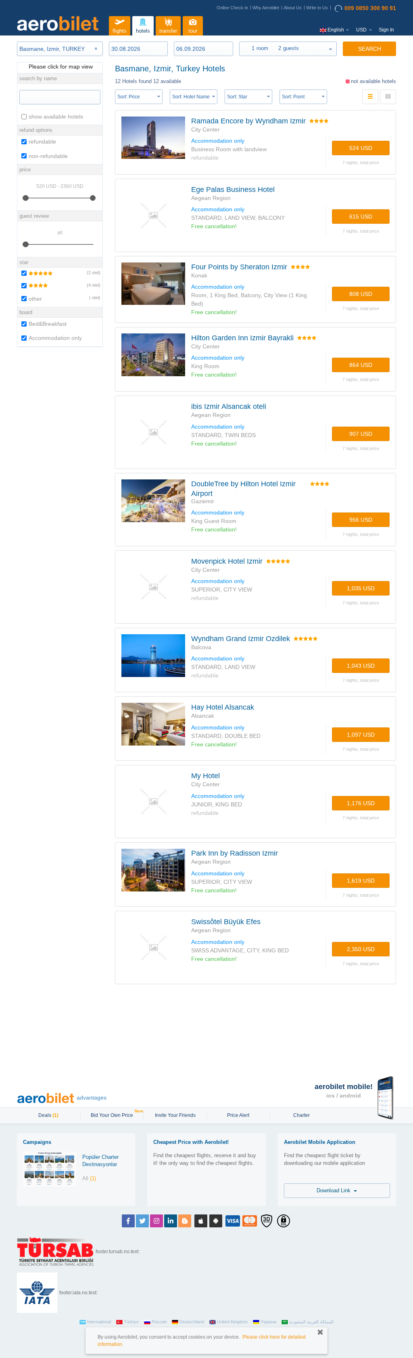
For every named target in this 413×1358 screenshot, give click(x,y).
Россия (159, 1321)
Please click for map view (60, 66)
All (89, 1178)
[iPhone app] (200, 1220)
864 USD (360, 365)
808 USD (360, 294)
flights (120, 31)
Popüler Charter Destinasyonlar (100, 1161)
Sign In (386, 30)
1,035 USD (361, 588)
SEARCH (369, 49)
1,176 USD (361, 803)
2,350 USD (361, 949)
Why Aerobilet (265, 7)
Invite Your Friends (175, 1115)
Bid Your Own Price (113, 1114)
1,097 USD (361, 734)
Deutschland (191, 1321)
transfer (168, 31)
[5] (36, 273)
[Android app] (215, 1220)
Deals (48, 1115)
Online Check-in (232, 7)
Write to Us (317, 7)
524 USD (360, 148)
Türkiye (131, 1321)
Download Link (335, 1190)
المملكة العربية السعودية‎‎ (311, 1321)
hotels (143, 31)
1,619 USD (361, 880)
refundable (42, 141)
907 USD (360, 434)
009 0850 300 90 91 (370, 8)
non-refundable (48, 156)
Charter (301, 1115)
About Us (293, 7)
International (99, 1321)
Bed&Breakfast (48, 324)
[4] (33, 285)
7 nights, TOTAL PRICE (360, 162)
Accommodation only (55, 338)
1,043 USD (361, 665)
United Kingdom (232, 1321)
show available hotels (56, 116)
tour (192, 31)
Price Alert (238, 1115)
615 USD (360, 216)
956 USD (360, 520)
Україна (268, 1321)
